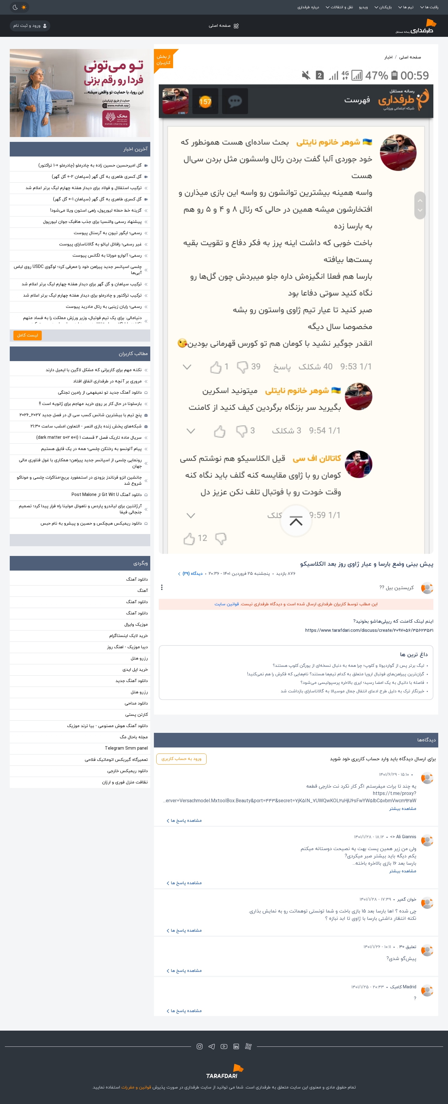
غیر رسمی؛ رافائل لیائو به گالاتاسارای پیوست (100, 244)
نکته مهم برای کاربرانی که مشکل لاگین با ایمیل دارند (94, 370)
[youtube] (224, 1046)
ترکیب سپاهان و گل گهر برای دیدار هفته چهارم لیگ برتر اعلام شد (82, 284)
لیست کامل (27, 335)
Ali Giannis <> (403, 837)
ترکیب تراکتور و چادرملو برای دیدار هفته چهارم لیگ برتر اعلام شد (82, 295)
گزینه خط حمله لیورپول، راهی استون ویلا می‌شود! (96, 210)
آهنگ (142, 591)
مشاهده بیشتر (402, 809)
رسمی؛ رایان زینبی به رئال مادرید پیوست (104, 307)
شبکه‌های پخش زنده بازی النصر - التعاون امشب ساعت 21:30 (86, 426)
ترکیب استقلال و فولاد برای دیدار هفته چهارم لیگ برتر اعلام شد (84, 188)
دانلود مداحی (136, 703)
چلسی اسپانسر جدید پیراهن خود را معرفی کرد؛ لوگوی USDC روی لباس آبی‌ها (78, 270)
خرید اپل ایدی (135, 670)
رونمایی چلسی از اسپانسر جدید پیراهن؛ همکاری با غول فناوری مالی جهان (80, 463)
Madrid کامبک (403, 987)
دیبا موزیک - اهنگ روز (127, 647)
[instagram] (199, 1046)
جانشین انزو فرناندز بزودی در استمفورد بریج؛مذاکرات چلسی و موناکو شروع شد (79, 481)
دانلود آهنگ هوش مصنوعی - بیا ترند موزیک (107, 726)
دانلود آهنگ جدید (132, 681)
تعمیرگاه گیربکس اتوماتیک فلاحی (116, 760)
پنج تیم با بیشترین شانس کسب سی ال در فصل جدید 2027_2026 (81, 415)
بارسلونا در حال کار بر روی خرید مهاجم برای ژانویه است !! (90, 404)
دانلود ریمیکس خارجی (127, 771)
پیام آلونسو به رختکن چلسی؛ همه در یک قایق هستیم (91, 449)
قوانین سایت (227, 604)
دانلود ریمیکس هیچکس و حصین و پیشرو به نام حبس (91, 523)
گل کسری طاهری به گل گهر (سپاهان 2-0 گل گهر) (97, 177)
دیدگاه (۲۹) (193, 574)
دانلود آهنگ (137, 579)
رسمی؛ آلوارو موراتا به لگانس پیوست (107, 255)
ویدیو (363, 7)
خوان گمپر (406, 899)
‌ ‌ (415, 775)
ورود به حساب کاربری (181, 759)
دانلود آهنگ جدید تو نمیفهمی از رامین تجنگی (100, 393)
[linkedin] (236, 1046)
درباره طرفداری (308, 7)
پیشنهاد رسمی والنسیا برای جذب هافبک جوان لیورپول (92, 222)
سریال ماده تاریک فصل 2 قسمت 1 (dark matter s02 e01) (89, 438)
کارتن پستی (136, 715)
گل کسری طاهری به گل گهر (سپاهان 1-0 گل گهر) (97, 199)
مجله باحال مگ (134, 737)
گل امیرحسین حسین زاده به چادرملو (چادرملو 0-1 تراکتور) (90, 165)
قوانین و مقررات (136, 1087)
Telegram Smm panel (126, 748)
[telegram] (211, 1046)
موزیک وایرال (136, 625)
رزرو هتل (139, 658)
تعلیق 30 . (406, 947)
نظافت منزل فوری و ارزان (125, 782)
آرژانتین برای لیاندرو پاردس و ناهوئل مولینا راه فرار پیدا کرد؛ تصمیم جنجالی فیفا (80, 509)
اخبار (388, 57)
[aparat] (248, 1046)
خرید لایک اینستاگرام (128, 636)
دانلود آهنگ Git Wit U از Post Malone (107, 495)
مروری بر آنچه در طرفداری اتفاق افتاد (107, 381)
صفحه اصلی (220, 26)
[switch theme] (19, 7)
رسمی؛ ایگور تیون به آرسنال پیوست (108, 233)
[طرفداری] (366, 25)
